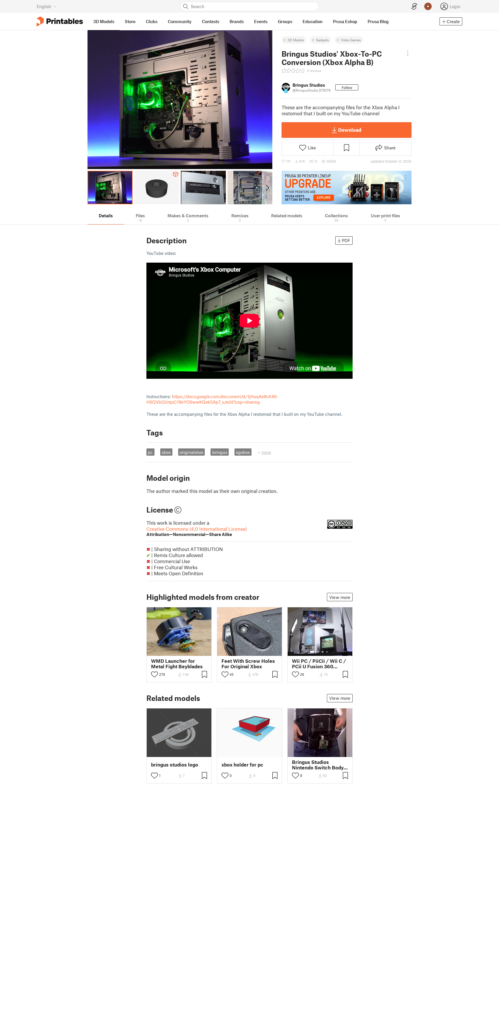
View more (339, 597)
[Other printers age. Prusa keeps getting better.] (347, 187)
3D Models (296, 40)
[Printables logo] (60, 21)
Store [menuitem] (130, 21)
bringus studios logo (174, 764)
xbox (166, 452)
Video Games (351, 40)
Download (349, 130)
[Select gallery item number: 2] (318, 652)
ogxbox (243, 452)
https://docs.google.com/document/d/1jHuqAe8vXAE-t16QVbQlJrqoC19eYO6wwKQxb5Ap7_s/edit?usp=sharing (212, 399)
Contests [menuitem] (210, 21)
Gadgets (322, 40)
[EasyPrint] (414, 6)
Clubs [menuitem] (151, 21)
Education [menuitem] (313, 21)
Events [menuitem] (260, 21)
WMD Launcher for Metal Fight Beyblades (177, 663)
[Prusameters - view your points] (428, 6)
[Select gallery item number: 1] (312, 652)
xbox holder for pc (242, 764)
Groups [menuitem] (285, 21)
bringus (219, 452)
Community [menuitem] (179, 21)
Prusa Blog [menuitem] (378, 21)
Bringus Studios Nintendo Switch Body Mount (318, 764)
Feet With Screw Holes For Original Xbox (248, 663)
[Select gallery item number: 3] (322, 652)
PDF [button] (346, 240)
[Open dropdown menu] (408, 53)
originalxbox (191, 452)
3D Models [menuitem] (103, 21)
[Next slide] (267, 187)
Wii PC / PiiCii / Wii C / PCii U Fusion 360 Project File (319, 663)
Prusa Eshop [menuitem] (345, 21)
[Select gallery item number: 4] (327, 652)
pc (150, 452)
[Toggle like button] (154, 674)
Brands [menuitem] (237, 21)
